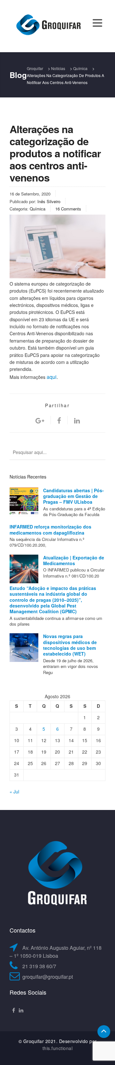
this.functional (57, 1048)
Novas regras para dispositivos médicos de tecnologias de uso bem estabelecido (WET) (70, 645)
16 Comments (68, 209)
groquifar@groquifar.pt (47, 976)
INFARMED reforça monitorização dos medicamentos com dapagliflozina (50, 529)
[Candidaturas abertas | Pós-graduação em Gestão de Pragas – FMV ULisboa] (24, 501)
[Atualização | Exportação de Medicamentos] (24, 569)
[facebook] (59, 420)
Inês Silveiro (48, 201)
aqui (52, 376)
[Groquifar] (48, 25)
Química (37, 209)
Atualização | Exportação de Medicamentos (73, 560)
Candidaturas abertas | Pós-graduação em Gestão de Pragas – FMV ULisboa (73, 496)
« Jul (14, 791)
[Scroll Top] (103, 1031)
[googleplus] (39, 420)
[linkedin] (77, 420)
